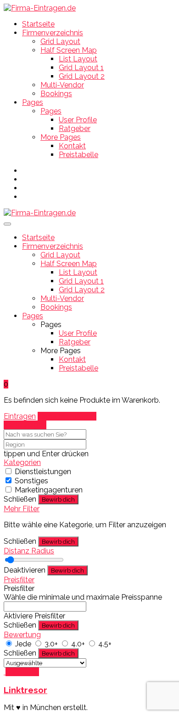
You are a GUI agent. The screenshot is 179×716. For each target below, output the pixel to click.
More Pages (60, 137)
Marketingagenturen (49, 490)
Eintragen (20, 416)
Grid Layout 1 (81, 67)
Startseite (38, 24)
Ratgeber (74, 128)
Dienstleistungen (43, 471)
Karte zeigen (25, 425)
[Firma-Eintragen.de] (40, 8)
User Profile (78, 119)
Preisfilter (19, 579)
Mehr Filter (21, 508)
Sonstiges (31, 480)
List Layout (78, 59)
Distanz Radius (29, 551)
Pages (32, 102)
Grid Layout (60, 41)
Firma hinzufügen (67, 416)
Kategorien (22, 462)
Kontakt (72, 146)
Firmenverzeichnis (52, 32)
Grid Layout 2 (82, 76)
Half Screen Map (68, 50)
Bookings (56, 93)
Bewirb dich (58, 499)
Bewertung (22, 634)
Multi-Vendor (62, 85)
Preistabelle (78, 154)
